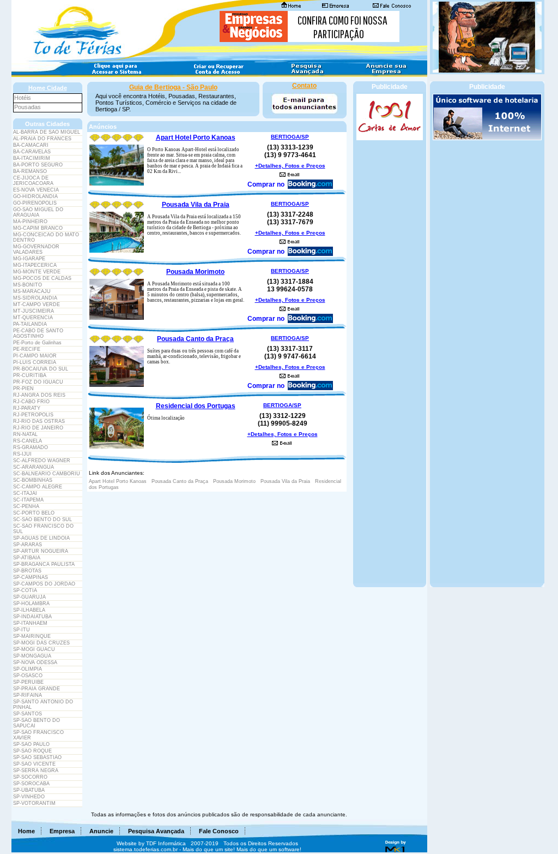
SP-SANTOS (27, 713)
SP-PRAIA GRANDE (36, 688)
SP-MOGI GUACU (34, 649)
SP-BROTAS (27, 571)
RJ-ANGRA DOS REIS (39, 395)
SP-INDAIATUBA (32, 616)
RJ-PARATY (26, 408)
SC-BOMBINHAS (32, 480)
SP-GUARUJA (29, 597)
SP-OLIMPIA (27, 669)
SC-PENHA (26, 506)
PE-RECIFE (26, 349)
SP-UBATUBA (29, 790)
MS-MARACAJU (32, 291)
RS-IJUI (22, 454)
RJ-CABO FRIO (31, 401)
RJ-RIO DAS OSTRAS (39, 421)
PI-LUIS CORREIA (34, 362)
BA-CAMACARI (30, 145)
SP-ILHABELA (29, 610)
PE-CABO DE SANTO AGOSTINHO (38, 333)
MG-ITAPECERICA (35, 265)
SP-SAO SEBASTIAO (37, 757)
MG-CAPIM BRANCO (38, 228)
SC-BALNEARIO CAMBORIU (46, 473)
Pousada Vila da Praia (195, 204)
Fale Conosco (219, 831)
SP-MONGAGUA (32, 656)
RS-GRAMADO (30, 447)
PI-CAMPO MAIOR (35, 356)
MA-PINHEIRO (30, 221)
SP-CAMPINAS (30, 577)
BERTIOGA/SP (290, 137)
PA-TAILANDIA (30, 324)
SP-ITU (21, 629)
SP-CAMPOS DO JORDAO (44, 584)
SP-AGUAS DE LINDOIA (41, 538)
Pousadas (27, 107)
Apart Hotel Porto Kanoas (195, 137)
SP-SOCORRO (30, 777)
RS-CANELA (27, 441)
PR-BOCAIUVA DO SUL (40, 369)
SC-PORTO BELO (33, 513)
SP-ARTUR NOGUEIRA (40, 551)
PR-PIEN (23, 388)
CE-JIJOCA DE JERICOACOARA (33, 180)
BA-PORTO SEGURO (38, 165)
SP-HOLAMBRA (31, 603)
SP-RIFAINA (27, 695)
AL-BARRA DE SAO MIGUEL (46, 132)
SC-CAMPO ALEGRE (37, 486)
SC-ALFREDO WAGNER (41, 460)
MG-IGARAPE (29, 258)
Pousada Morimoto (195, 272)
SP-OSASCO (28, 675)
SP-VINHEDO (29, 796)
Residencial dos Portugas (195, 406)
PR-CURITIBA (29, 375)
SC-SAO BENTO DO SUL (42, 519)
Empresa (62, 831)
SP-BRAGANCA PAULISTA (44, 564)
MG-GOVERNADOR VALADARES (36, 249)
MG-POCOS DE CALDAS (42, 278)
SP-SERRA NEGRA (35, 770)
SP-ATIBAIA (26, 557)
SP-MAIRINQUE (32, 636)
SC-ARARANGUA (33, 467)
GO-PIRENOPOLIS (35, 203)
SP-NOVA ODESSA (35, 662)
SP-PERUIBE (28, 682)
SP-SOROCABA (31, 783)
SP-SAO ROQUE (32, 751)
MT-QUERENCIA (33, 317)
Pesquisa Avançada (156, 831)
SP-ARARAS (27, 544)
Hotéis (22, 97)
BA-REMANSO (30, 171)
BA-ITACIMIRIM (31, 158)
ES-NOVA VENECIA (36, 190)
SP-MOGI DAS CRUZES (41, 643)
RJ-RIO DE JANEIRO (38, 428)
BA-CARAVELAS (32, 151)
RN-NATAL (25, 434)
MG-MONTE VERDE (36, 271)
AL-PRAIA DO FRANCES (42, 138)
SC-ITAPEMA (28, 500)
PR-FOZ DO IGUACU (38, 382)
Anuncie (101, 831)
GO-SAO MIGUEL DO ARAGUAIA (38, 212)
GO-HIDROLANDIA (35, 196)
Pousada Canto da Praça (195, 339)
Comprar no (265, 184)
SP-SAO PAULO (31, 744)
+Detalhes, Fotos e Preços (290, 166)
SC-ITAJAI (25, 493)
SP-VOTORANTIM (34, 803)
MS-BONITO (27, 285)
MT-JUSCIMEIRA (33, 311)
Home (26, 831)
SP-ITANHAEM (30, 623)
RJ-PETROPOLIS (33, 414)
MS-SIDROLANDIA (35, 298)
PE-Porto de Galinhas (37, 342)
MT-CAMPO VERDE (36, 304)
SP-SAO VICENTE (34, 764)
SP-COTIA (25, 590)
